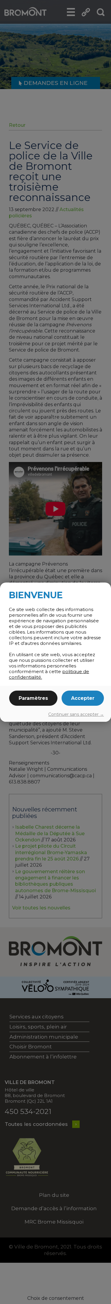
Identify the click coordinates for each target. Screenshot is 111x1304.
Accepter (82, 698)
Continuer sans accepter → (76, 714)
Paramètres (33, 698)
